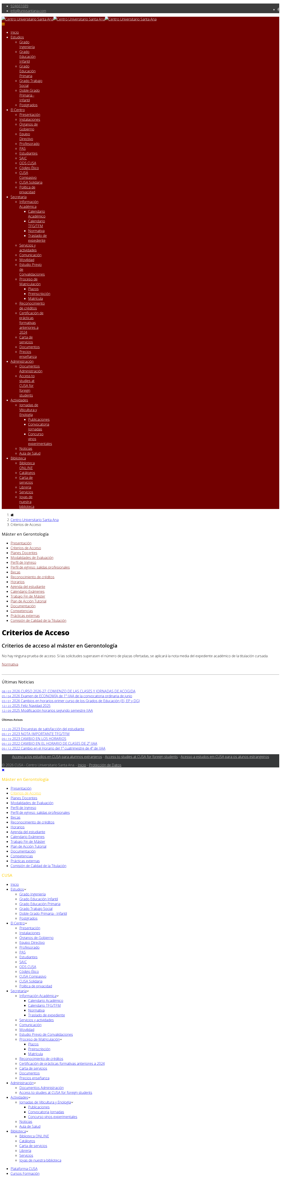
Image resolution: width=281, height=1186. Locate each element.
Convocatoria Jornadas (38, 427)
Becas (15, 572)
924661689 (19, 6)
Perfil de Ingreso (23, 562)
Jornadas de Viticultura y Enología (28, 410)
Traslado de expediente (37, 238)
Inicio (15, 32)
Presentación (29, 114)
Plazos (33, 288)
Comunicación (30, 255)
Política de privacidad (27, 189)
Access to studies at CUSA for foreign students (27, 385)
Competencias (22, 610)
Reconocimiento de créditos (32, 306)
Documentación (23, 606)
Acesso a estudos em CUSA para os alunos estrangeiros (225, 756)
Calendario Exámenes (28, 591)
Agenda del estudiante (28, 586)
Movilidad (26, 259)
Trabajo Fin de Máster (28, 596)
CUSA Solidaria (30, 182)
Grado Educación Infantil (27, 56)
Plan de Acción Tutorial (28, 601)
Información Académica (28, 204)
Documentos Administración (30, 368)
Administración (22, 361)
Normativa (36, 230)
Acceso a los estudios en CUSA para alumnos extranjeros (57, 756)
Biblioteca (18, 458)
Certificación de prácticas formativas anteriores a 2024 (31, 323)
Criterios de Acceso (26, 547)
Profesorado (29, 143)
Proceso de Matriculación (30, 281)
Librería (25, 487)
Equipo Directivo (26, 136)
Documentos (29, 346)
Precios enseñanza (28, 354)
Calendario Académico (36, 214)
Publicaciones (39, 419)
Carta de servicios (26, 339)
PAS (22, 148)
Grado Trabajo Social (35, 908)
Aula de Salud (29, 453)
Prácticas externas (25, 615)
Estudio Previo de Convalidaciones (46, 1034)
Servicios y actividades (28, 248)
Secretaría (19, 196)
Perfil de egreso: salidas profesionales (40, 567)
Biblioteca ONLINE (27, 465)
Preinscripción (39, 293)
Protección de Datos (105, 765)
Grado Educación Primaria (27, 71)
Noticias (25, 448)
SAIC (23, 158)
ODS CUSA (27, 163)
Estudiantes (28, 153)
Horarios (18, 581)
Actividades (19, 400)
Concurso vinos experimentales (52, 1116)
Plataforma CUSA (24, 1168)
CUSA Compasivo (28, 175)
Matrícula (35, 298)
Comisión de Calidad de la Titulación (38, 620)
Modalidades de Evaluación (32, 557)
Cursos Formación (25, 1173)
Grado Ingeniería (27, 44)
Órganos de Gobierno (28, 127)
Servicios (26, 492)
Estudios (17, 37)
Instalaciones (29, 119)
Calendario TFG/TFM (36, 223)
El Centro (18, 109)
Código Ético (29, 167)
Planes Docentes (24, 552)
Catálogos (27, 472)
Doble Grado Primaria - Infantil (29, 95)
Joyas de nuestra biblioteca (26, 501)
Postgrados (28, 104)
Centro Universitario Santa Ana (35, 519)
